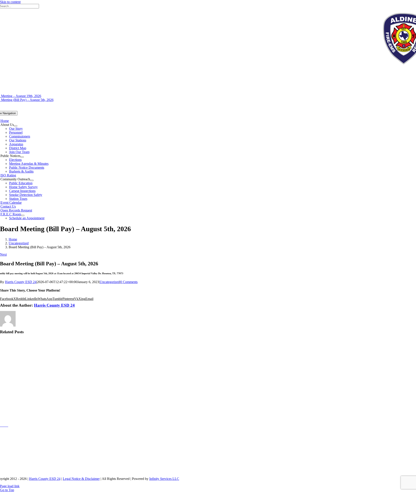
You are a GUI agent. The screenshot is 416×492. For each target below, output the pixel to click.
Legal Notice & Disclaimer (81, 479)
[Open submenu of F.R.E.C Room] (22, 215)
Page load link (10, 486)
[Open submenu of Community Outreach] (32, 180)
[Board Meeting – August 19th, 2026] (28, 354)
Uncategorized (110, 282)
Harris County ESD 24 (20, 282)
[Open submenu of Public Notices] (22, 157)
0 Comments (129, 282)
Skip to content (10, 2)
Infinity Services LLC (164, 479)
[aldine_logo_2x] (127, 417)
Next (3, 254)
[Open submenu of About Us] (15, 126)
